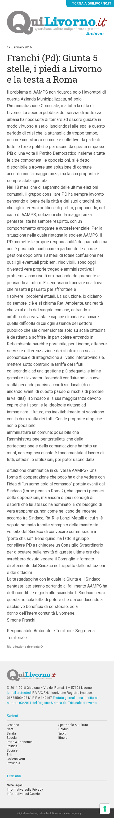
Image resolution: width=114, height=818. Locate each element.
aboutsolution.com (51, 813)
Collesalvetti (16, 759)
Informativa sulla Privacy (25, 789)
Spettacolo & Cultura (73, 725)
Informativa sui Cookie (23, 794)
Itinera (63, 738)
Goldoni (63, 729)
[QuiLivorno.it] (57, 677)
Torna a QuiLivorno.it (91, 3)
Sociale (12, 750)
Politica (12, 746)
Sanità (11, 733)
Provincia (13, 763)
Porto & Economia (20, 742)
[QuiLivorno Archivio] (57, 22)
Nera (10, 729)
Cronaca (13, 725)
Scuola (12, 738)
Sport (62, 733)
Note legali (15, 785)
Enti (9, 755)
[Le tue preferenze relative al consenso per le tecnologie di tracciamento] (105, 809)
